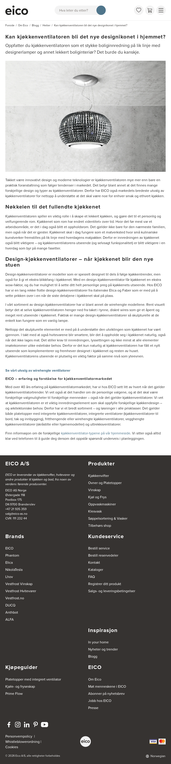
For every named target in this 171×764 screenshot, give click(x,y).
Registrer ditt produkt (104, 583)
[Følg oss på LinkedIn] (26, 724)
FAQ (91, 576)
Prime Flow (14, 693)
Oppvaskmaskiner (102, 504)
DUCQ (10, 605)
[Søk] (101, 10)
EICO (9, 548)
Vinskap (94, 489)
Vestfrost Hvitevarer (20, 590)
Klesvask (95, 511)
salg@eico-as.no (16, 513)
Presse (93, 707)
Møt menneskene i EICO (107, 686)
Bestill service (99, 548)
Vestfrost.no (14, 598)
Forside (9, 25)
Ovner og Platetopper (105, 482)
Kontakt (94, 562)
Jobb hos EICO (99, 700)
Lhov (9, 576)
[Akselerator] (16, 10)
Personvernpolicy (19, 736)
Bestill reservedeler (103, 555)
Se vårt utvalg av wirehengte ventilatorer (37, 370)
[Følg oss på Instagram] (17, 724)
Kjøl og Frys (97, 496)
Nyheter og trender (103, 649)
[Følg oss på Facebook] (8, 724)
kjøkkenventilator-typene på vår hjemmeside (95, 433)
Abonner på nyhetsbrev (106, 693)
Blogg (92, 656)
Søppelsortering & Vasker (107, 518)
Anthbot (11, 612)
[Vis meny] (161, 10)
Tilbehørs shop (99, 525)
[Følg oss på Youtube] (44, 724)
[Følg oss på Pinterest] (35, 724)
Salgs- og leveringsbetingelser (111, 590)
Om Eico (94, 679)
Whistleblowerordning (22, 741)
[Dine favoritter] (138, 10)
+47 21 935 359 (15, 509)
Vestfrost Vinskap (19, 583)
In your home (98, 642)
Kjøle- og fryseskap (20, 686)
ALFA (9, 619)
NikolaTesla (13, 569)
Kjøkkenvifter (98, 475)
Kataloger (95, 569)
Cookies (11, 746)
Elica (9, 562)
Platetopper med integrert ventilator (33, 679)
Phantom (12, 555)
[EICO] (85, 741)
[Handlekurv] (150, 10)
